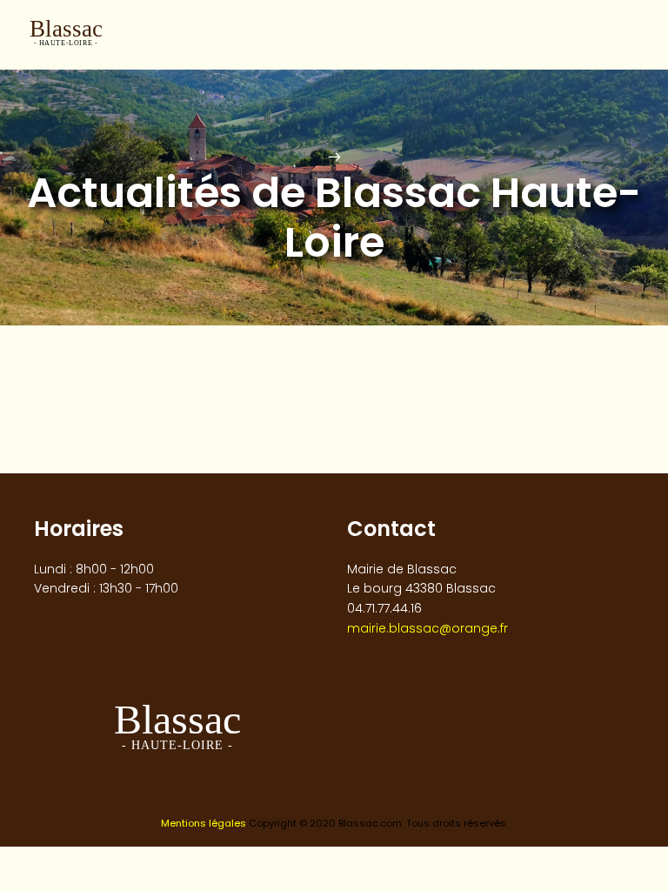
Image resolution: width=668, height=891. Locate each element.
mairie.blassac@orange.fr (427, 628)
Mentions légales (203, 823)
